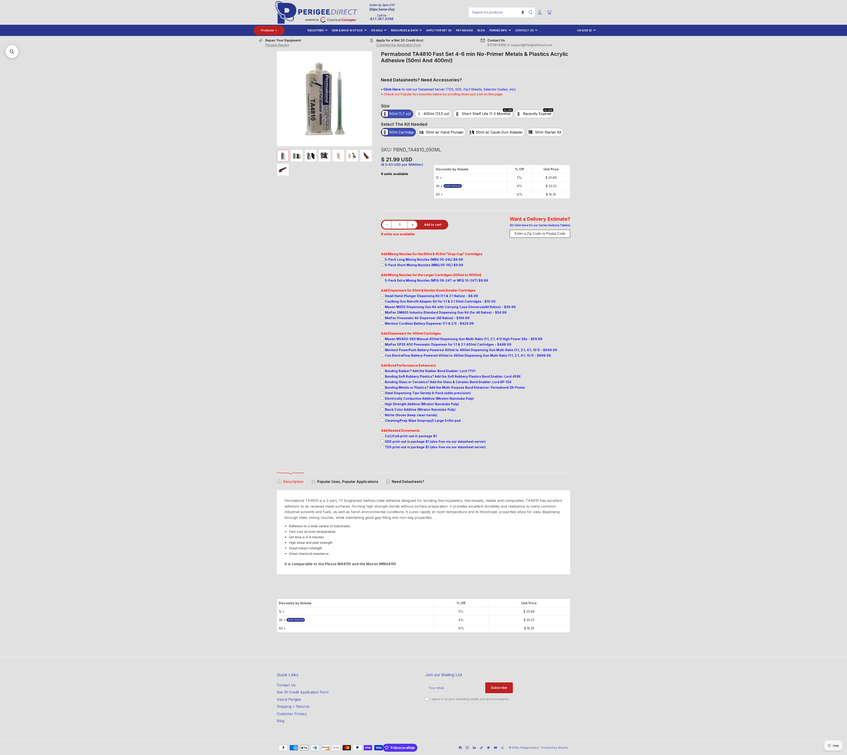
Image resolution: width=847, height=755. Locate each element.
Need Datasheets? (408, 481)
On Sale (377, 30)
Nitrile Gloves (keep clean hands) (411, 415)
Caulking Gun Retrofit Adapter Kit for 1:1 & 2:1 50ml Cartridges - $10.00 (440, 301)
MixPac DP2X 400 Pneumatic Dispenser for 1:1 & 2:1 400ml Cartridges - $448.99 (448, 344)
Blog (481, 30)
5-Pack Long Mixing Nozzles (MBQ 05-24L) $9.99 (424, 259)
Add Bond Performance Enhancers (408, 365)
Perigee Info (498, 30)
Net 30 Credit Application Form (303, 692)
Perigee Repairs (277, 45)
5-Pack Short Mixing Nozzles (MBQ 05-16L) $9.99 (424, 265)
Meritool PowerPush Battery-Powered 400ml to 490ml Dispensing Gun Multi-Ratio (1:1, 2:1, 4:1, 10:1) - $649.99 (471, 350)
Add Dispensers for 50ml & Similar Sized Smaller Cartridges (428, 290)
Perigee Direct (529, 747)
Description (293, 481)
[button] (522, 12)
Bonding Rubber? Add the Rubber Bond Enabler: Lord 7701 (430, 371)
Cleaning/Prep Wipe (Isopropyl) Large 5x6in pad (423, 420)
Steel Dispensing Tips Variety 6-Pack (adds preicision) (428, 393)
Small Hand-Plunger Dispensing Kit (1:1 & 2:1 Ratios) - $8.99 (431, 296)
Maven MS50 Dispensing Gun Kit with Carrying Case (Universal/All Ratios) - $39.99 (450, 307)
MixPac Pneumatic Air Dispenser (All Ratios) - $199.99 (427, 318)
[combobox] (502, 12)
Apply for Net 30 (439, 30)
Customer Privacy (292, 714)
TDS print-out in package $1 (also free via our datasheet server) (435, 447)
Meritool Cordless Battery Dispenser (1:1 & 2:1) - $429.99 (429, 323)
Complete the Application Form (398, 45)
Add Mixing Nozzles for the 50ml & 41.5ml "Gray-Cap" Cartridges (431, 254)
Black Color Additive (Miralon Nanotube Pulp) (420, 409)
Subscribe (499, 687)
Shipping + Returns (293, 706)
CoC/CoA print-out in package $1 (411, 436)
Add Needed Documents (400, 430)
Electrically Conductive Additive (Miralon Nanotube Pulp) (429, 398)
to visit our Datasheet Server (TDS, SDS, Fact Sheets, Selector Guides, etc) (448, 89)
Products (267, 30)
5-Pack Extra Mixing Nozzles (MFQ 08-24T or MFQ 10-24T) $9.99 (436, 280)
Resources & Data (404, 30)
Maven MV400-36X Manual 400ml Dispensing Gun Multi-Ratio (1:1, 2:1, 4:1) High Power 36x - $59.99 (463, 339)
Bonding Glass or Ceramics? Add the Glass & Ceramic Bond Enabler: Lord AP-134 (448, 382)
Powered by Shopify (554, 747)
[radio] (397, 114)
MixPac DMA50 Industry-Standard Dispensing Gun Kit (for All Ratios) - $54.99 (446, 312)
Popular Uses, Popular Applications (347, 481)
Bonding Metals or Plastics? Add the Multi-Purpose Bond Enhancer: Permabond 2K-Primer (455, 387)
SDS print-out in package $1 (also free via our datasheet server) (435, 441)
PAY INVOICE (464, 30)
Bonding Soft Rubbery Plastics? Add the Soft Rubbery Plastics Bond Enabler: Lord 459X (453, 376)
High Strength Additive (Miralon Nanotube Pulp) (422, 404)
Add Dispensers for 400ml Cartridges (411, 333)
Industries (315, 30)
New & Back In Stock (347, 30)
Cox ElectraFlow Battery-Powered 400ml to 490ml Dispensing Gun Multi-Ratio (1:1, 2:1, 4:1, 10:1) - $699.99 (468, 355)
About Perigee (289, 699)
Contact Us (524, 30)
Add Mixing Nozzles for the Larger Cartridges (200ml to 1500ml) (431, 275)
